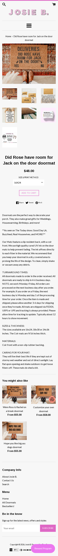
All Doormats (9, 502)
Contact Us (8, 480)
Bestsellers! (8, 506)
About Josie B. (9, 476)
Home (5, 498)
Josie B (28, 544)
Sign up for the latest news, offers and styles (24, 520)
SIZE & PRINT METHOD (29, 177)
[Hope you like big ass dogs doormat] (14, 430)
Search (5, 484)
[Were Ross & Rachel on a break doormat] (14, 394)
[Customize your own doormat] (43, 394)
